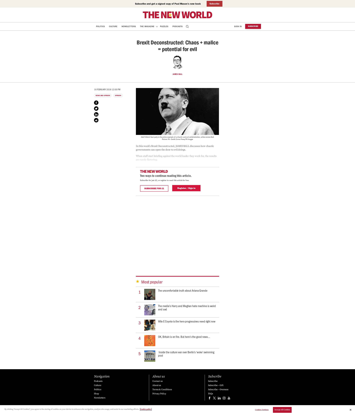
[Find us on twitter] (214, 398)
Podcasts (178, 26)
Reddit (96, 120)
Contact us (157, 381)
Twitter (96, 108)
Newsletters (129, 26)
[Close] (351, 410)
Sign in (238, 26)
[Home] (177, 14)
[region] (177, 410)
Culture (113, 26)
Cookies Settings (262, 410)
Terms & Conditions (162, 389)
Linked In (96, 114)
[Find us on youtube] (229, 398)
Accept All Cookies (282, 410)
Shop (96, 393)
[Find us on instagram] (224, 398)
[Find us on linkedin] (219, 398)
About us (156, 385)
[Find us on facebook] (209, 398)
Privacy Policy (159, 393)
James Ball (177, 74)
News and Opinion (103, 95)
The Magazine (147, 26)
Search (187, 26)
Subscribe (214, 3)
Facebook (96, 102)
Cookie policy (145, 409)
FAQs (210, 393)
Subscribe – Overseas (218, 389)
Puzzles (164, 26)
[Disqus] (177, 231)
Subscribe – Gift (215, 385)
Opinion (118, 95)
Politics (100, 26)
